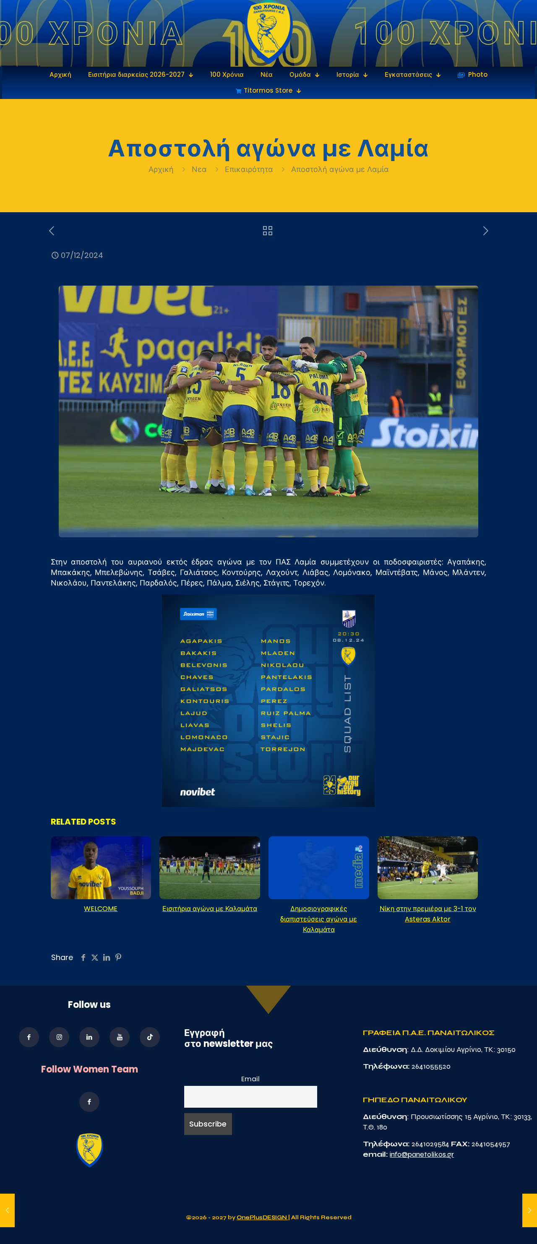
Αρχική (162, 169)
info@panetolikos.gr (422, 1154)
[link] (269, 33)
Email (250, 1079)
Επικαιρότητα (249, 169)
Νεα (199, 169)
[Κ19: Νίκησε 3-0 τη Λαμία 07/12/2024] (529, 1210)
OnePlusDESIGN (262, 1217)
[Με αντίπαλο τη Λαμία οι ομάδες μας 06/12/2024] (7, 1210)
